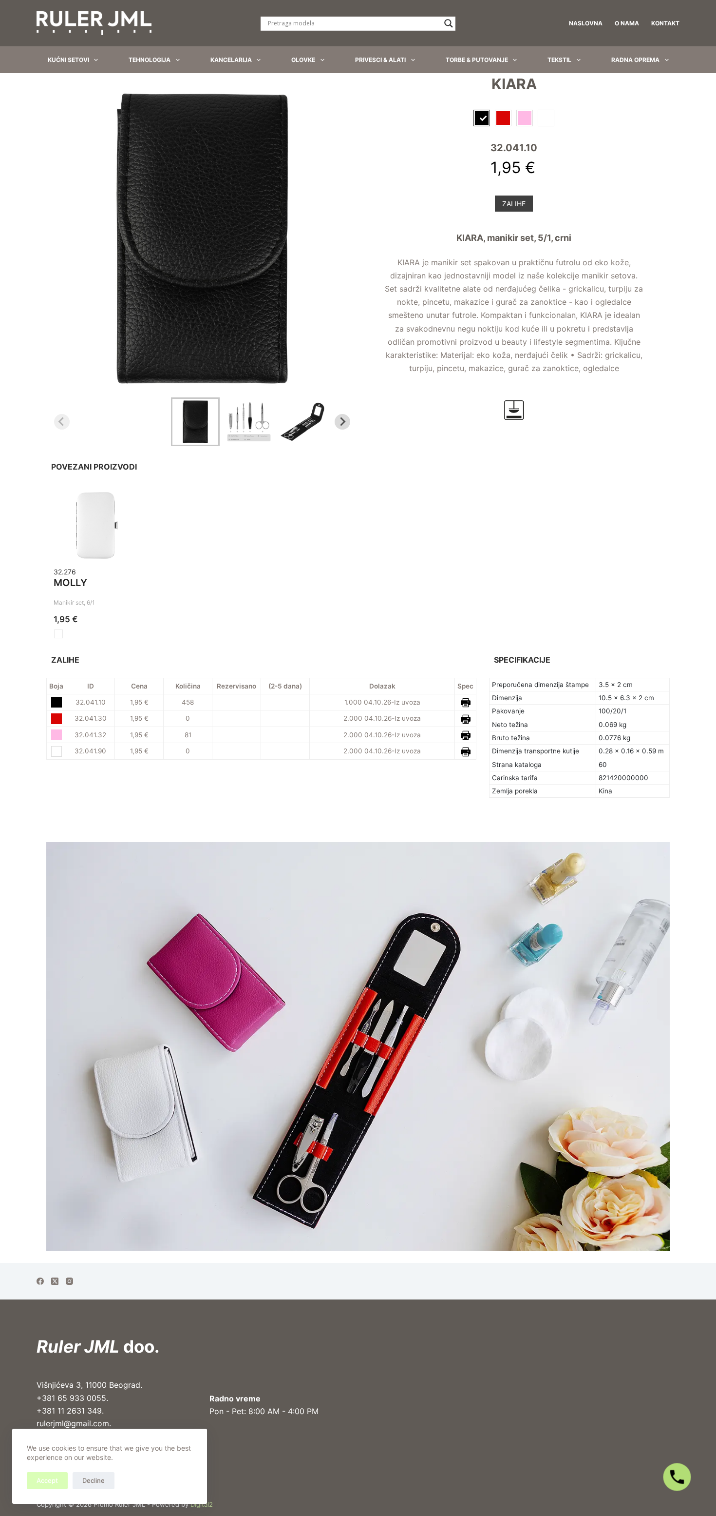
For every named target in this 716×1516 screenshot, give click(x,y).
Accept (47, 1480)
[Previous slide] (62, 422)
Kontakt (665, 23)
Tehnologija (149, 59)
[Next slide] (342, 422)
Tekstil (559, 59)
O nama (627, 23)
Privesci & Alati (380, 59)
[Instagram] (69, 1281)
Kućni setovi (68, 59)
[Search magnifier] (448, 23)
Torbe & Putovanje (477, 59)
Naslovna (586, 23)
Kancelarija (231, 59)
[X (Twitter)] (54, 1281)
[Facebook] (40, 1281)
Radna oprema (635, 59)
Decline (93, 1480)
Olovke (303, 59)
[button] (195, 421)
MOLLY (70, 583)
